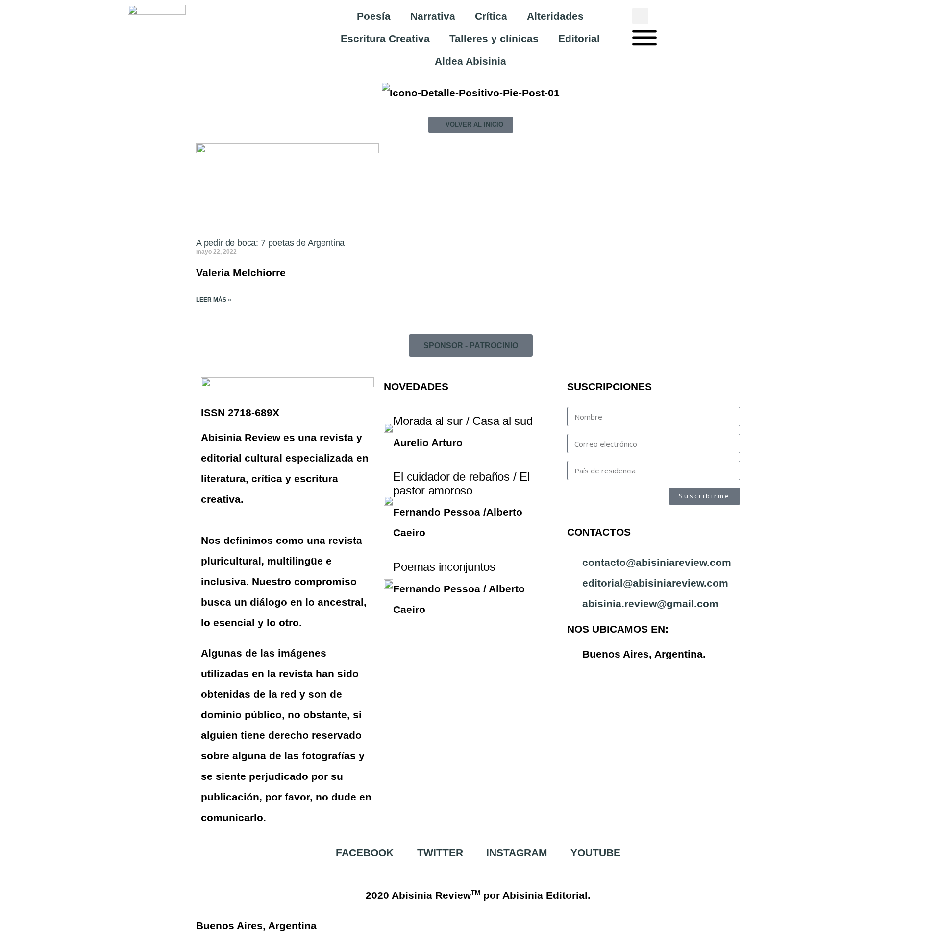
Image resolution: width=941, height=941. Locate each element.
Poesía (374, 16)
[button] (640, 16)
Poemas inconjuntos (444, 566)
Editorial (579, 38)
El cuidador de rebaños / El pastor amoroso (461, 483)
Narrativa (432, 16)
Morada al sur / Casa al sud (463, 420)
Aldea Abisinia (470, 61)
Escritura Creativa (385, 38)
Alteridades (555, 16)
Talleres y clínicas (494, 38)
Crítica (491, 16)
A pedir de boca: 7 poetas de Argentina (270, 243)
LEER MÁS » (213, 299)
